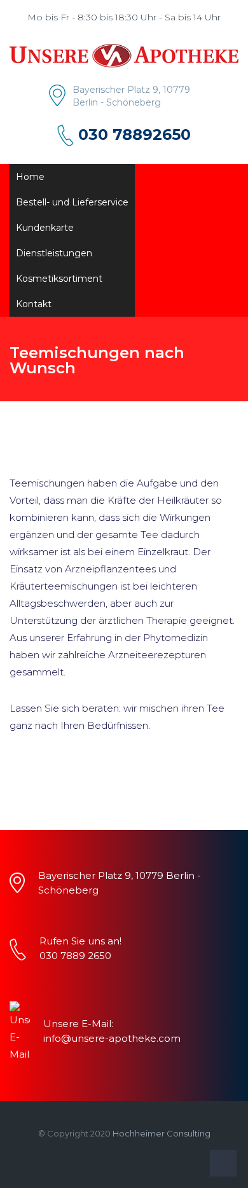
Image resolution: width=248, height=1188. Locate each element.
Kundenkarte (45, 227)
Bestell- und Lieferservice (72, 202)
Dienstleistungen (54, 253)
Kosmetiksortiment (59, 278)
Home (30, 177)
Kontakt (34, 304)
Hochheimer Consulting (161, 1133)
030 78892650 (134, 134)
